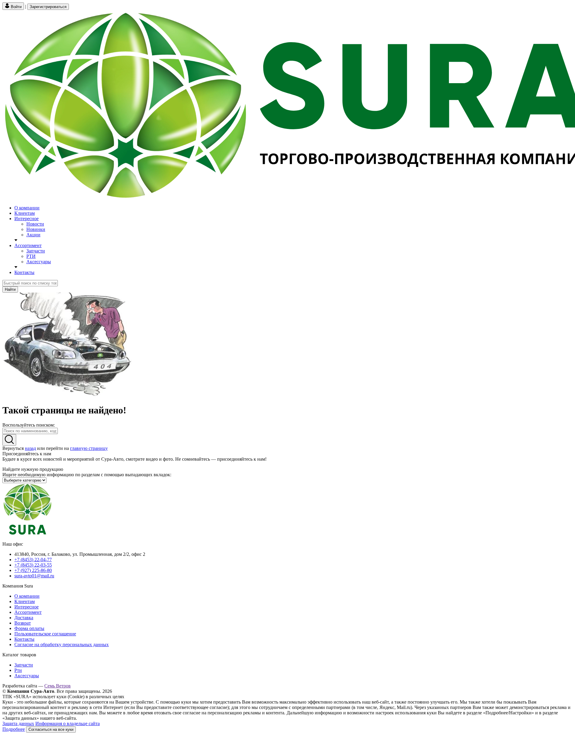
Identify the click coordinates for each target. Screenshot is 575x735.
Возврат (22, 623)
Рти (18, 670)
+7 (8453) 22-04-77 (33, 559)
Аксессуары (38, 261)
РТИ (31, 256)
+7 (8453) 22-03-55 (33, 564)
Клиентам (24, 213)
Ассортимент (28, 245)
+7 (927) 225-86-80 (33, 570)
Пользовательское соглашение (45, 633)
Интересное (26, 218)
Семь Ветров (57, 685)
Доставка (23, 617)
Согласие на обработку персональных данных (61, 644)
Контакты (24, 272)
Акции (33, 234)
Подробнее (13, 729)
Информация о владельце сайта (67, 723)
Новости (35, 223)
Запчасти (35, 250)
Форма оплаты (29, 628)
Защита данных (18, 723)
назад (30, 448)
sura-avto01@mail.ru (34, 575)
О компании (27, 207)
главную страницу (89, 448)
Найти (10, 289)
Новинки (35, 229)
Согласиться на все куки (50, 729)
